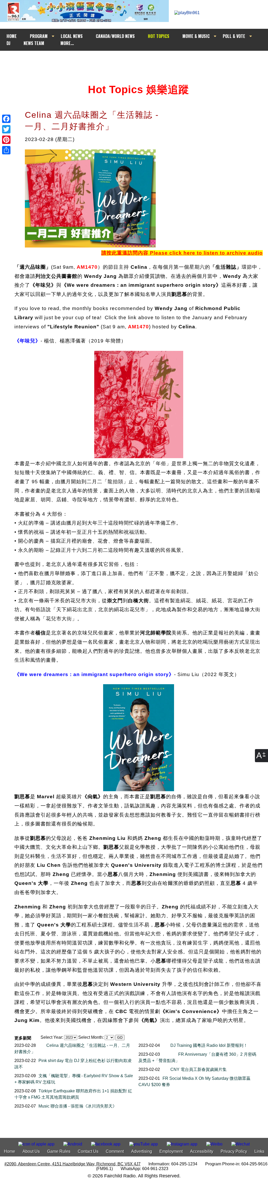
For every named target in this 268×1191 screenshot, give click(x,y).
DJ (8, 43)
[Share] (6, 150)
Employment (171, 1151)
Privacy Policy (234, 1151)
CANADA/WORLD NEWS (115, 36)
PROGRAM (39, 36)
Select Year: (52, 1037)
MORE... (67, 43)
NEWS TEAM (34, 43)
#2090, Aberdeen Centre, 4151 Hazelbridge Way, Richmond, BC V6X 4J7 (72, 1164)
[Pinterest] (6, 139)
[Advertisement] (138, 60)
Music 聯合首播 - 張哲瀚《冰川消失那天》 (77, 1106)
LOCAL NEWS (72, 36)
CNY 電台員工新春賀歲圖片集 (198, 1069)
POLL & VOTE (234, 36)
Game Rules (58, 1151)
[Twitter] (6, 129)
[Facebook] (6, 119)
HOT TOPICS (158, 36)
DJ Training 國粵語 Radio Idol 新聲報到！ (209, 1045)
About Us (31, 1151)
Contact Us (88, 1151)
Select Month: (91, 1037)
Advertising (141, 1151)
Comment (115, 1151)
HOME (12, 36)
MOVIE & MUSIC (196, 36)
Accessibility (201, 1151)
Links (259, 1151)
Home (9, 1151)
